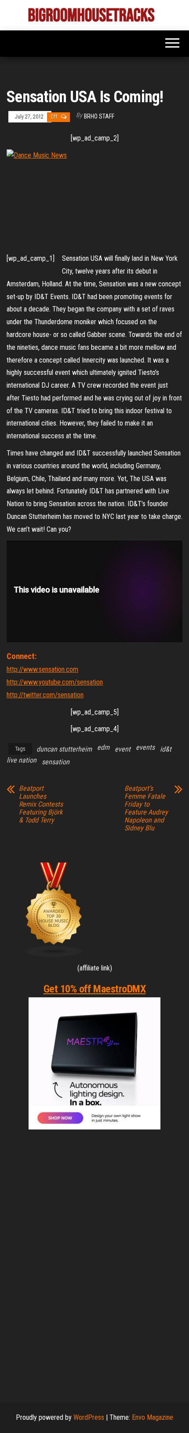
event (123, 749)
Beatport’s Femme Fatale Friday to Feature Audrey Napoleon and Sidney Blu (146, 808)
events (145, 747)
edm (103, 747)
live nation (21, 760)
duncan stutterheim (64, 749)
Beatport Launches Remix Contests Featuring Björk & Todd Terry (41, 804)
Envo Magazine (152, 1417)
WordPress (88, 1417)
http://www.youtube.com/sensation (55, 682)
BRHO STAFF (99, 116)
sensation (55, 762)
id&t (165, 749)
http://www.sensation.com (42, 669)
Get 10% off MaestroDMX (94, 989)
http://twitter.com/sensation (45, 695)
